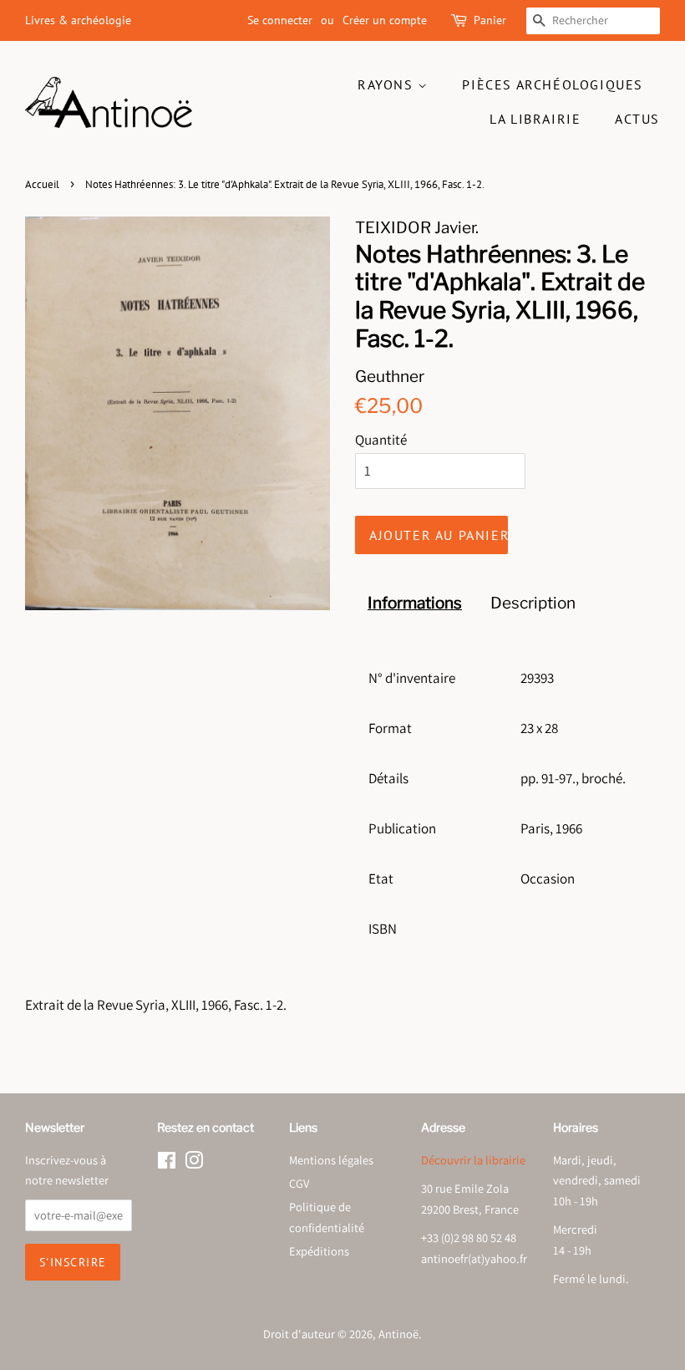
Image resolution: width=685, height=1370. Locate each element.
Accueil (42, 184)
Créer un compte (384, 20)
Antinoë (398, 1334)
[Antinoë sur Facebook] (166, 1163)
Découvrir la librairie (473, 1160)
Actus (637, 118)
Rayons (388, 84)
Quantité (381, 439)
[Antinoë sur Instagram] (194, 1163)
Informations (415, 603)
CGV (299, 1183)
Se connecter (279, 20)
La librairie (535, 118)
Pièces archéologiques (552, 84)
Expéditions (319, 1251)
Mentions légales (331, 1160)
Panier (490, 20)
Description (533, 603)
